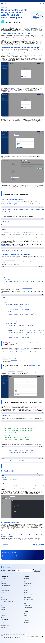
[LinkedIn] (39, 544)
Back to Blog (5, 544)
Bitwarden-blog (5, 7)
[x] (34, 544)
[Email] (41, 544)
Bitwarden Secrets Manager (32, 29)
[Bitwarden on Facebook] (15, 638)
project (23, 58)
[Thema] (43, 636)
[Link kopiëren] (43, 544)
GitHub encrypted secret (29, 124)
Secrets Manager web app (23, 370)
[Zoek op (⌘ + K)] (41, 3)
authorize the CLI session (6, 245)
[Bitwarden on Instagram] (17, 638)
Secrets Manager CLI (11, 203)
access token (20, 90)
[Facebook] (36, 544)
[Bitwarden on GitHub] (8, 638)
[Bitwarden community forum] (6, 638)
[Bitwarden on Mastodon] (19, 638)
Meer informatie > (35, 0)
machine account (10, 88)
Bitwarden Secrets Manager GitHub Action (20, 348)
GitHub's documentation (27, 288)
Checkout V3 (3, 349)
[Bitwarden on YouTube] (11, 638)
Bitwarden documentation (31, 232)
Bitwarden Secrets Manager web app (18, 55)
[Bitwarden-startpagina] (4, 3)
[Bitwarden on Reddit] (4, 638)
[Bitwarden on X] (2, 638)
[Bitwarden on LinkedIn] (13, 638)
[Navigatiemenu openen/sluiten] (43, 3)
